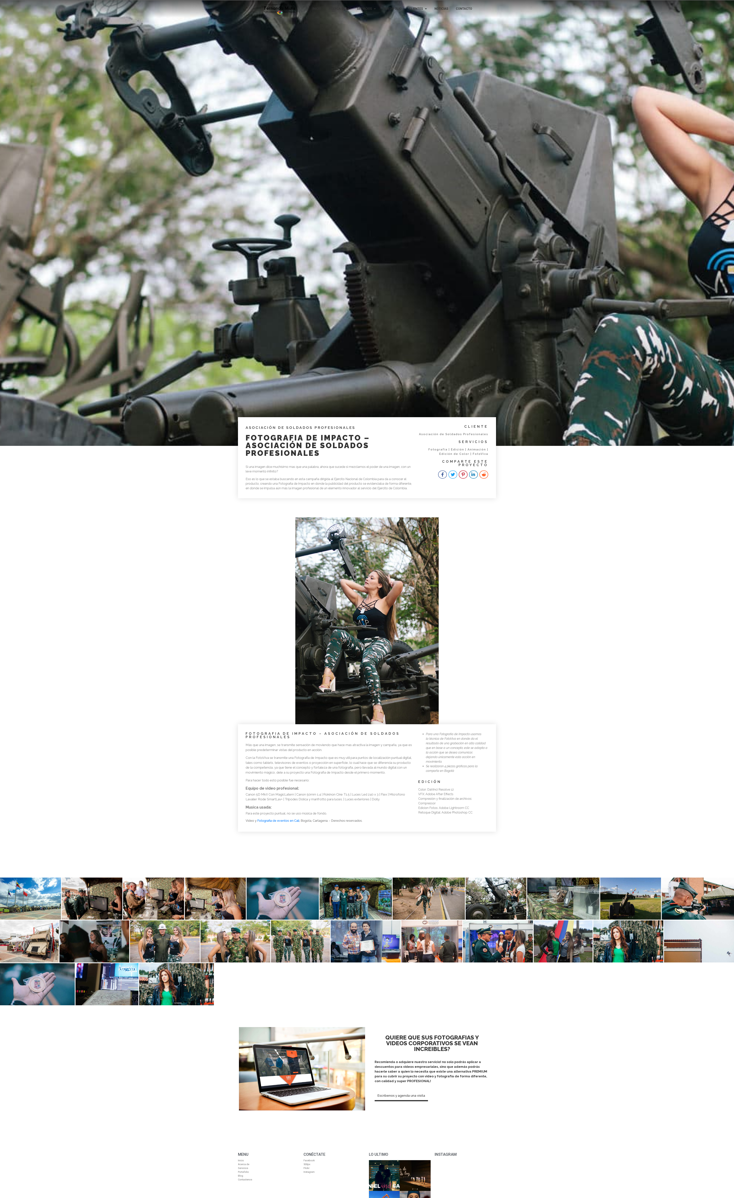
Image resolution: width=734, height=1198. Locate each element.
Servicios (364, 9)
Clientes (416, 9)
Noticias (441, 9)
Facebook (309, 1160)
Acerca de (337, 9)
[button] (401, 1096)
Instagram (309, 1171)
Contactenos (245, 1179)
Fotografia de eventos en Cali (278, 821)
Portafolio (392, 9)
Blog (240, 1175)
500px (307, 1164)
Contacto (464, 9)
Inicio (317, 9)
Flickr (306, 1168)
